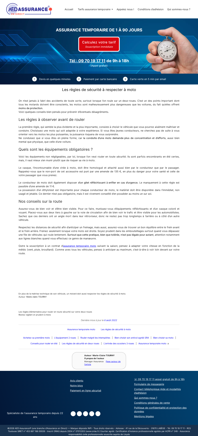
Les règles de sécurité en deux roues (80, 343)
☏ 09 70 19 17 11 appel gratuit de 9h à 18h (159, 379)
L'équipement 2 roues (65, 337)
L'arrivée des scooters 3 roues (119, 343)
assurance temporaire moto (79, 245)
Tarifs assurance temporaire (95, 9)
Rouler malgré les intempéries (95, 337)
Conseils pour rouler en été (43, 343)
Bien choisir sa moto (163, 337)
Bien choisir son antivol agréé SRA (132, 337)
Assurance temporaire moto (152, 343)
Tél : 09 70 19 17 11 (87, 60)
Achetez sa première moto (36, 337)
